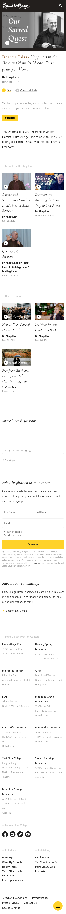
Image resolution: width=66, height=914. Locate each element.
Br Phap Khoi (10, 262)
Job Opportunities (12, 880)
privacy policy (36, 563)
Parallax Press (43, 857)
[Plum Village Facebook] (5, 834)
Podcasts (40, 871)
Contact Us (30, 902)
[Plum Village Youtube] (28, 834)
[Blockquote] (26, 451)
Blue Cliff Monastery (14, 727)
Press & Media (10, 902)
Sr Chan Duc (9, 387)
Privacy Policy (40, 897)
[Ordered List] (17, 451)
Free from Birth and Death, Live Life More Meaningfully (15, 376)
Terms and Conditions (14, 897)
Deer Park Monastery (47, 727)
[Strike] (13, 451)
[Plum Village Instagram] (13, 834)
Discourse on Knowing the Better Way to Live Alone (48, 200)
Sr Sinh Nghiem (17, 267)
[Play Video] (33, 30)
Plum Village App (45, 866)
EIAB (5, 696)
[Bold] (5, 451)
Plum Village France (13, 644)
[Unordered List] (21, 451)
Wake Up (7, 857)
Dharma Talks (14, 57)
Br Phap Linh (10, 77)
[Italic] (9, 451)
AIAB (38, 670)
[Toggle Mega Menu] (58, 906)
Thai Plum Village (12, 758)
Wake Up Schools (12, 862)
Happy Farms (9, 866)
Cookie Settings (11, 907)
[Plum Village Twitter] (20, 834)
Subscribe (10, 117)
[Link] (30, 451)
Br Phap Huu (9, 336)
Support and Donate (16, 610)
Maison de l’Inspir (12, 670)
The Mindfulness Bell (47, 862)
